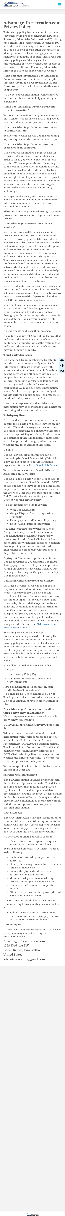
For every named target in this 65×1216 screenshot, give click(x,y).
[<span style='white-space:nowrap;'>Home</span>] (23, 3)
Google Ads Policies (47, 465)
